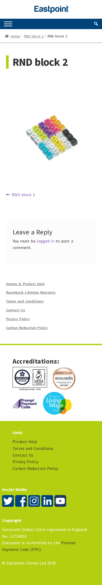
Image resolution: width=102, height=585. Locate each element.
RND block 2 (34, 36)
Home (15, 36)
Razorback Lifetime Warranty (31, 292)
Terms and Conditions (25, 301)
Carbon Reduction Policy (27, 327)
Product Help (25, 441)
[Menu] (8, 23)
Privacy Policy (18, 319)
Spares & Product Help (25, 283)
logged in (45, 241)
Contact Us (15, 310)
